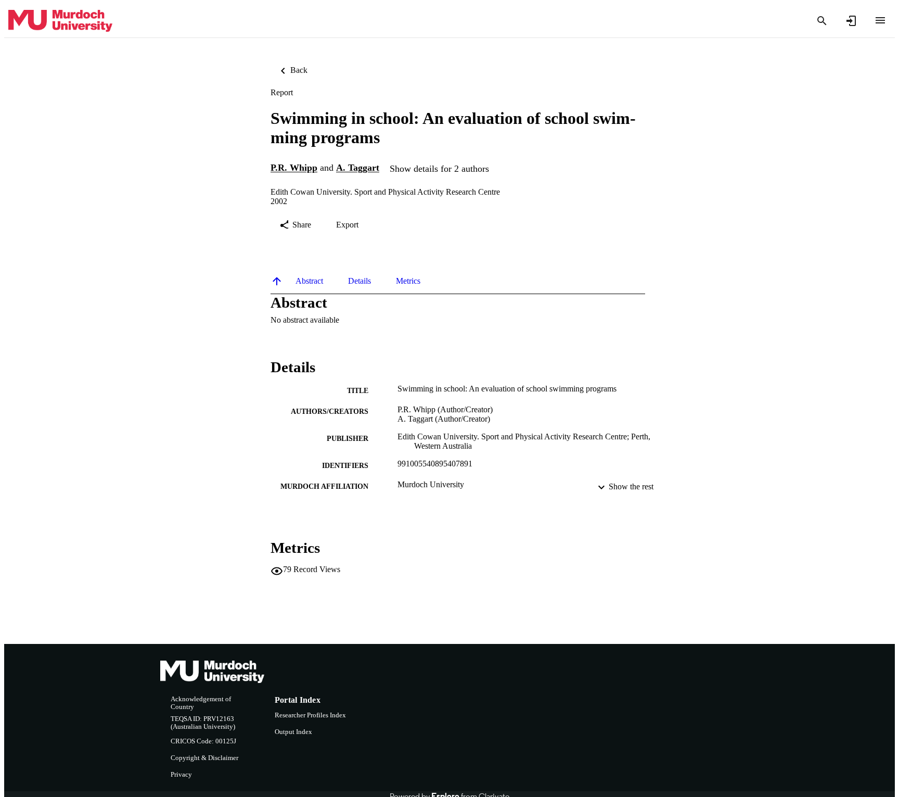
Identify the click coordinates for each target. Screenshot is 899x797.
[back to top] (277, 281)
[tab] (309, 281)
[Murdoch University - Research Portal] (60, 21)
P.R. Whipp (294, 168)
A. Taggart (357, 168)
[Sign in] (851, 20)
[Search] (822, 20)
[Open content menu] (880, 20)
